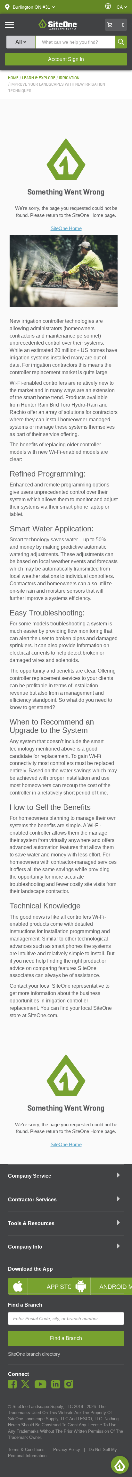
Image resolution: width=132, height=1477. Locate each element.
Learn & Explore (38, 78)
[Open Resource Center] (120, 1465)
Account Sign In (66, 59)
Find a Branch (25, 1305)
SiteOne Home (66, 228)
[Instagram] (70, 1386)
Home (13, 78)
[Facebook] (14, 1386)
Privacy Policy (66, 1449)
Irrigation (69, 78)
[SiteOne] (58, 28)
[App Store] (34, 1281)
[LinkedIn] (57, 1386)
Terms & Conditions (26, 1449)
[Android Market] (97, 1281)
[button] (31, 7)
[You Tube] (42, 1386)
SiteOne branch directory (34, 1354)
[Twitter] (27, 1386)
